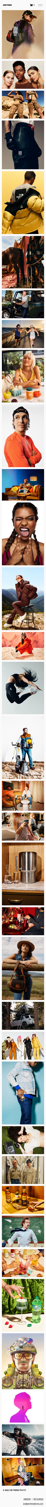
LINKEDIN (27, 1499)
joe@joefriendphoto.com (33, 1504)
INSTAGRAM (38, 1499)
